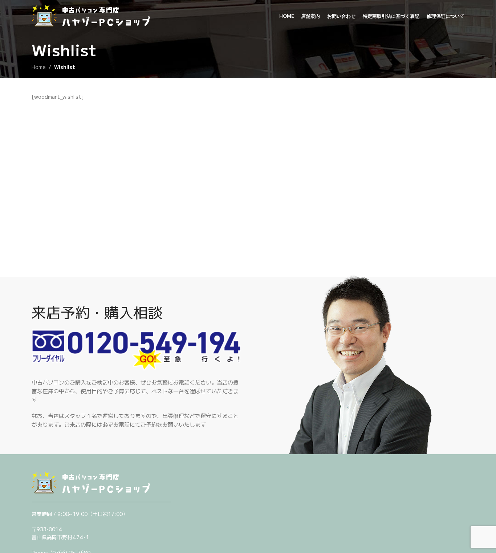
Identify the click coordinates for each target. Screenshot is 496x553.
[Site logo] (97, 15)
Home (39, 66)
